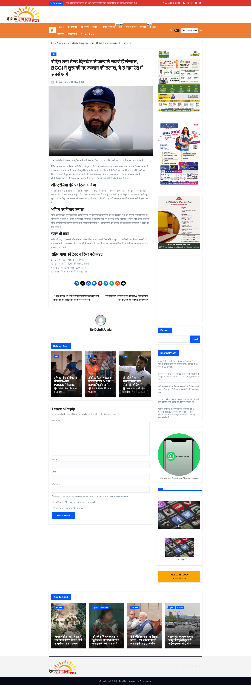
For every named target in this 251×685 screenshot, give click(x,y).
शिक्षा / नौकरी (131, 26)
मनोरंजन (61, 34)
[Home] (52, 30)
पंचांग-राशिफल (110, 25)
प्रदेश (95, 26)
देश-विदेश (85, 26)
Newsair (132, 681)
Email (55, 471)
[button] (201, 30)
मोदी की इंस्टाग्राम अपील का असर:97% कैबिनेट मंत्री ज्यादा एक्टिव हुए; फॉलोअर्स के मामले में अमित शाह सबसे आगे (178, 389)
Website (56, 484)
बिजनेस (144, 25)
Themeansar (145, 681)
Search (165, 330)
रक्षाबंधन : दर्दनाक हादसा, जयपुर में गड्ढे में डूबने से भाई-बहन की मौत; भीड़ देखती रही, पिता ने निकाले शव (179, 400)
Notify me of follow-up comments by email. (74, 502)
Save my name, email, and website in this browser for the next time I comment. (91, 496)
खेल (120, 26)
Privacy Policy (88, 34)
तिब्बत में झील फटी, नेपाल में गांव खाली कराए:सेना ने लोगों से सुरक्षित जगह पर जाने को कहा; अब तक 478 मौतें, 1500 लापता (178, 364)
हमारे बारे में (72, 34)
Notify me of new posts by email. (69, 508)
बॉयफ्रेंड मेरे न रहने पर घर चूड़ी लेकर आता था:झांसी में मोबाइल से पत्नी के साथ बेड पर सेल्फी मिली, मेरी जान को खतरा (179, 376)
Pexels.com (179, 526)
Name (55, 459)
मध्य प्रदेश (104, 607)
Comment (57, 420)
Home (61, 26)
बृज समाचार (72, 26)
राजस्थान (180, 607)
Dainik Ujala (64, 82)
